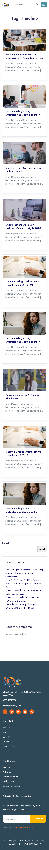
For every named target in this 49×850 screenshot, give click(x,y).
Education (6, 767)
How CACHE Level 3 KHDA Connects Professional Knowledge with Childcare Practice (23, 584)
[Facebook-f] (5, 711)
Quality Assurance (10, 781)
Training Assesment (10, 776)
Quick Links (8, 721)
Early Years (7, 772)
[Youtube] (25, 711)
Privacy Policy (8, 746)
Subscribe (38, 818)
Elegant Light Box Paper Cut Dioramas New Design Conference (24, 56)
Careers (6, 741)
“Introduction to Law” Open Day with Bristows (23, 396)
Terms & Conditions (10, 750)
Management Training (11, 786)
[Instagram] (18, 711)
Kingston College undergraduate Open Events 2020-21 (23, 453)
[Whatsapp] (31, 711)
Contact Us (7, 737)
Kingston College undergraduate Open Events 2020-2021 (23, 283)
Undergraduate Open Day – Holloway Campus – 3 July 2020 (23, 226)
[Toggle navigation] (44, 4)
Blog (4, 732)
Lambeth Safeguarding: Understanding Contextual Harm (22, 113)
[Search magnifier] (37, 5)
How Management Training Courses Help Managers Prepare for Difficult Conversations (24, 573)
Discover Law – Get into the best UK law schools (23, 169)
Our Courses (9, 761)
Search (5, 543)
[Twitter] (11, 711)
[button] (10, 701)
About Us (6, 727)
